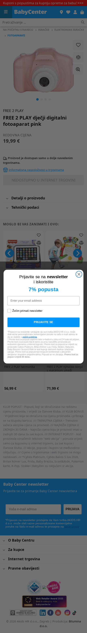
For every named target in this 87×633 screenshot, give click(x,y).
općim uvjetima (29, 337)
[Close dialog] (79, 274)
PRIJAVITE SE (43, 322)
